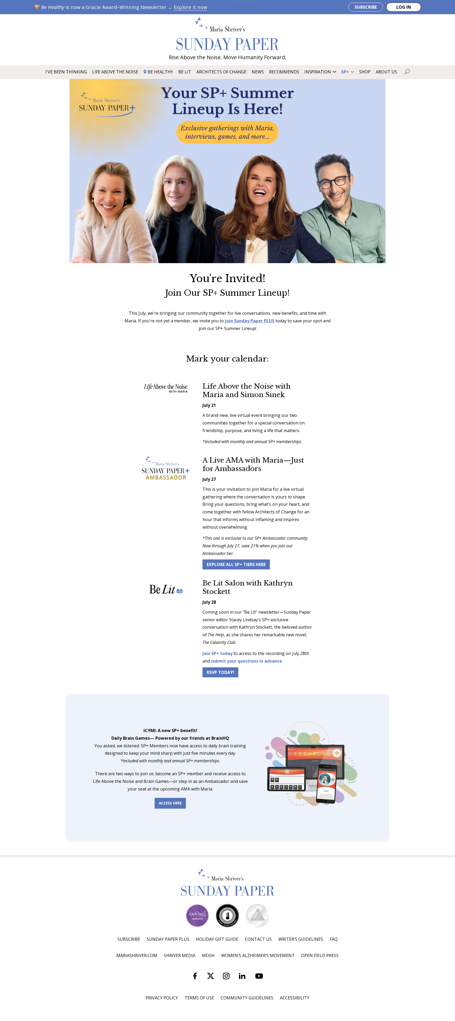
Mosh (208, 955)
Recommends (284, 72)
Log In (403, 7)
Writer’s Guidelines (300, 939)
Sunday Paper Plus (168, 939)
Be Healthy (160, 72)
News (258, 72)
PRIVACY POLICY (162, 998)
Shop (364, 72)
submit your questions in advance (246, 661)
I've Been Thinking (66, 72)
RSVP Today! (220, 672)
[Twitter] (210, 977)
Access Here (170, 802)
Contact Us (258, 939)
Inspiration (317, 72)
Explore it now (190, 7)
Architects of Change (221, 72)
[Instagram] (226, 977)
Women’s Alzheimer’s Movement (258, 955)
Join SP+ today (217, 653)
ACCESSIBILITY (294, 998)
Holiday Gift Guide (217, 939)
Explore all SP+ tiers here (236, 564)
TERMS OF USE (199, 998)
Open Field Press (320, 955)
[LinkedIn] (242, 977)
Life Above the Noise (115, 72)
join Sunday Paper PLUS (249, 321)
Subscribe (366, 7)
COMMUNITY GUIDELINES (247, 998)
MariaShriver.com (136, 955)
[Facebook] (195, 977)
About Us (386, 72)
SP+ (345, 72)
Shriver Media (179, 955)
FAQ (334, 939)
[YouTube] (259, 977)
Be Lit (184, 72)
